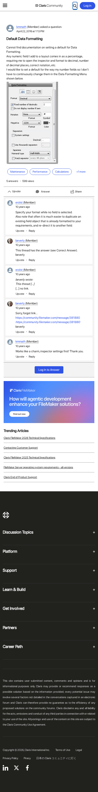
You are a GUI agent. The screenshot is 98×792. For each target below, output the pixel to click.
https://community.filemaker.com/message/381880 (47, 317)
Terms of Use (62, 750)
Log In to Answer (49, 369)
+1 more (80, 171)
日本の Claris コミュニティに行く (56, 758)
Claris (6, 515)
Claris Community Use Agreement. (26, 724)
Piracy (27, 758)
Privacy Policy (10, 758)
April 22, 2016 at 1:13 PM (30, 31)
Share (78, 191)
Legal (79, 750)
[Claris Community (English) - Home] (49, 5)
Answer (45, 191)
